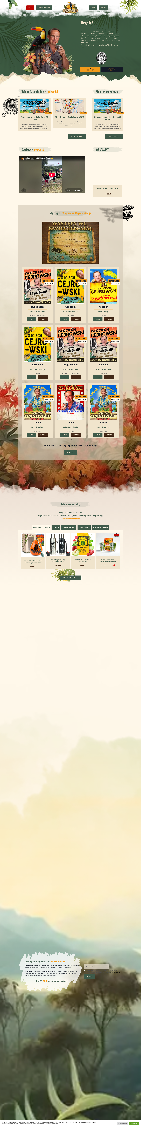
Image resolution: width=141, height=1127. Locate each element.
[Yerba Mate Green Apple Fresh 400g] (83, 544)
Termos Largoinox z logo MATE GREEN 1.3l (58, 561)
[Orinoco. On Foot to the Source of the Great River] (107, 170)
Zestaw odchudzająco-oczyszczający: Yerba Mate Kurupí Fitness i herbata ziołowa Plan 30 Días (108, 561)
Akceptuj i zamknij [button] (134, 1123)
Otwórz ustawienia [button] (122, 1123)
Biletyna (31, 319)
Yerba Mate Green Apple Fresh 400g (83, 561)
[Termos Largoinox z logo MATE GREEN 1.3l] (58, 544)
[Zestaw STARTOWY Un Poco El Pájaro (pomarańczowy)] (33, 545)
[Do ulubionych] (119, 184)
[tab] (41, 527)
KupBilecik (43, 319)
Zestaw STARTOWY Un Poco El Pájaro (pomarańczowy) (33, 562)
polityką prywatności (115, 972)
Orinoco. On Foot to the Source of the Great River (107, 189)
